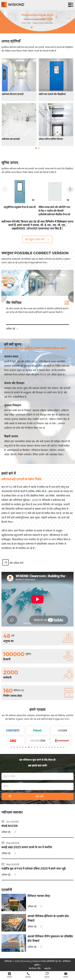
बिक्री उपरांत (11, 436)
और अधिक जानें (16, 563)
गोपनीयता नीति (35, 968)
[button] (31, 27)
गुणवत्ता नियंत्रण (12, 405)
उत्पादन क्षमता (11, 356)
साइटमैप (47, 968)
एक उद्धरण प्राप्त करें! (34, 239)
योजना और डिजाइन (14, 383)
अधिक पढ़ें (10, 328)
